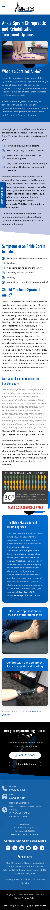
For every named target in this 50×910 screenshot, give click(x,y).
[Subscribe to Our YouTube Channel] (28, 847)
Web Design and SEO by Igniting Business (25, 905)
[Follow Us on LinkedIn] (21, 847)
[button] (3, 7)
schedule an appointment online (23, 595)
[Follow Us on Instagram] (35, 847)
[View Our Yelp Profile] (42, 847)
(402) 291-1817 (17, 798)
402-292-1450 (26, 592)
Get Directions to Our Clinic (25, 834)
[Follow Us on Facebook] (8, 847)
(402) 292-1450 (27, 755)
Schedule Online (27, 764)
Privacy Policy (28, 898)
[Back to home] (25, 7)
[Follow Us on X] (14, 847)
